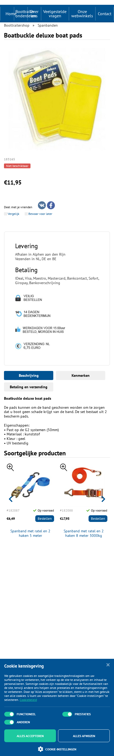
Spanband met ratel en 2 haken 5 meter (30, 533)
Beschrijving (29, 375)
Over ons (34, 13)
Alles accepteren (30, 736)
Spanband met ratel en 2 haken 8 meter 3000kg (84, 533)
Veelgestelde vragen (55, 13)
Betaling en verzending (28, 387)
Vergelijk (13, 214)
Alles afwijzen (84, 736)
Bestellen (45, 518)
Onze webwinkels (82, 13)
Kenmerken (81, 375)
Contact (104, 13)
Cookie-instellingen (60, 749)
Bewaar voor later (40, 214)
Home (11, 13)
